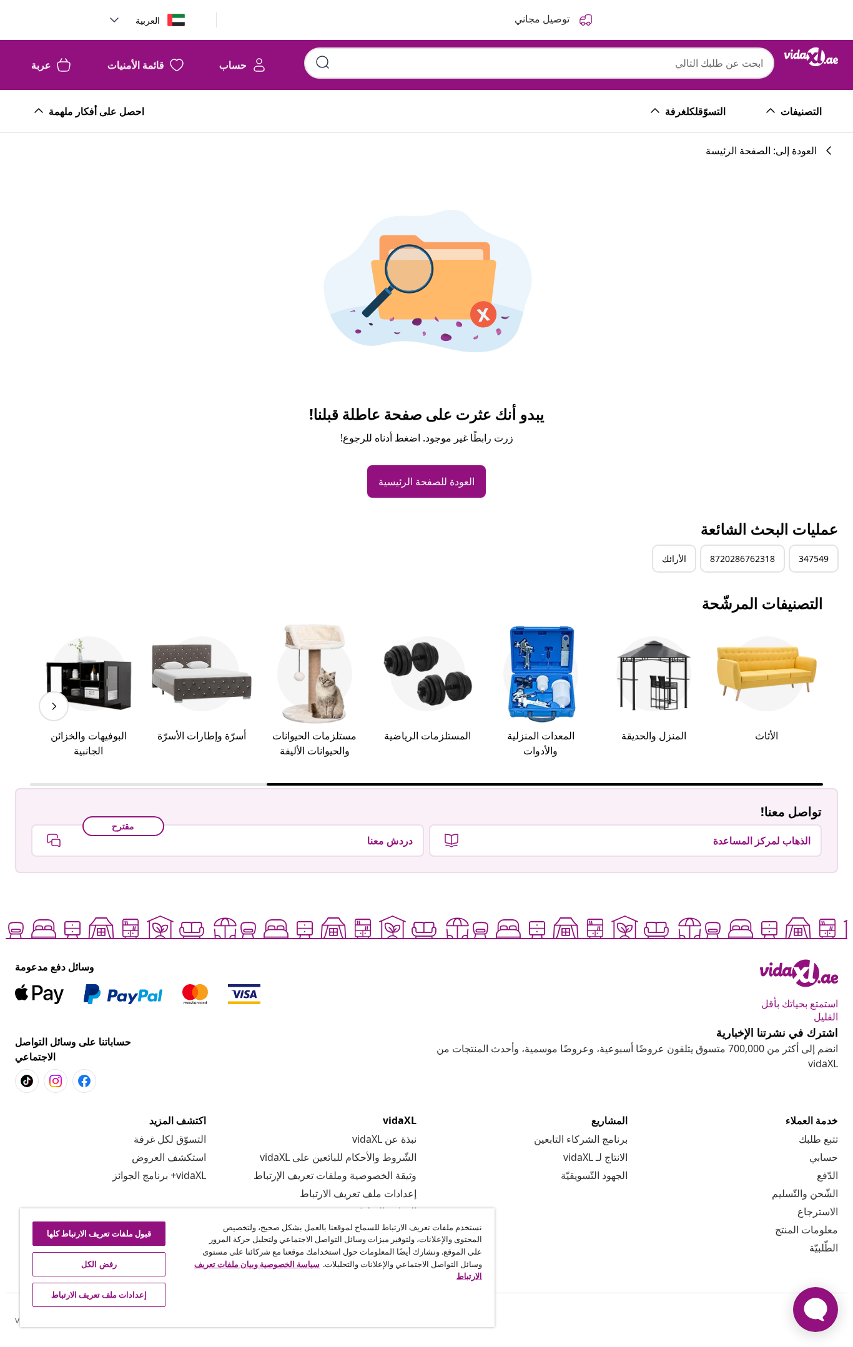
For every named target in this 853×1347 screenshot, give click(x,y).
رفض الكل (98, 1264)
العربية (148, 20)
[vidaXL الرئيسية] (811, 56)
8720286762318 (742, 559)
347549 (814, 559)
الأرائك (674, 559)
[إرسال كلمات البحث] (323, 62)
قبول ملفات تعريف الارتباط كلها (99, 1233)
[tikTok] (27, 1081)
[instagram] (55, 1081)
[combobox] (539, 63)
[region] (257, 1267)
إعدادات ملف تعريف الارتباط (358, 1193)
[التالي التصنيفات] (54, 706)
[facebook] (84, 1081)
